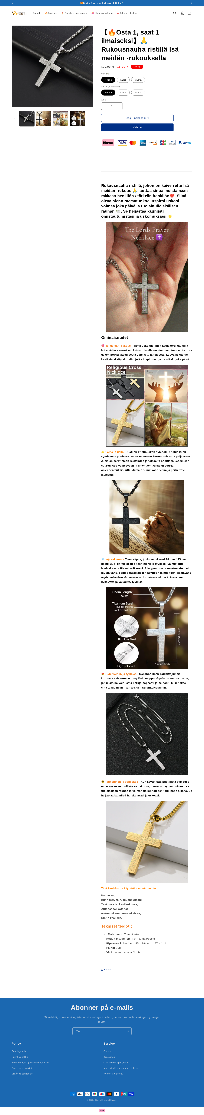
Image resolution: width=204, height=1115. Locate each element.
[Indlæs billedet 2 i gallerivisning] (43, 118)
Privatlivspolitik (20, 1057)
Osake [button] (107, 969)
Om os (107, 1051)
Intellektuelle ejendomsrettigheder (121, 1068)
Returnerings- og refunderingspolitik (31, 1062)
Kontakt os (109, 1057)
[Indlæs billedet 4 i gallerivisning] (77, 118)
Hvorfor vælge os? (113, 1073)
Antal (103, 100)
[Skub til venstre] (15, 118)
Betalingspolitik (20, 1051)
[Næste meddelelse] (191, 3)
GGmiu (98, 1100)
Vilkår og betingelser (22, 1073)
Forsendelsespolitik (22, 1068)
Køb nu (137, 127)
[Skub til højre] (89, 118)
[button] (174, 13)
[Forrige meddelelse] (12, 3)
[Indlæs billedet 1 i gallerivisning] (26, 118)
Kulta (123, 79)
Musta (138, 79)
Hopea (108, 79)
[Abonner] (127, 1031)
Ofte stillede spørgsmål (115, 1062)
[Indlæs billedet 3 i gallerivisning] (60, 118)
